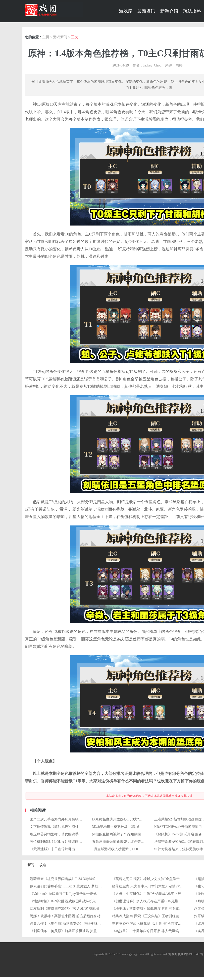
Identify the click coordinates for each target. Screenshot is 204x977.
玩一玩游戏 (54, 9)
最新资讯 (146, 11)
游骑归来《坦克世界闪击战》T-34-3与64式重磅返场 (69, 879)
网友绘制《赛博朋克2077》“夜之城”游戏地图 (64, 909)
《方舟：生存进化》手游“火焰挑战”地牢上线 (146, 894)
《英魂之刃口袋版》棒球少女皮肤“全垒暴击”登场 (150, 879)
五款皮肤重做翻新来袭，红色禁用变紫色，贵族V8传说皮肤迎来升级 (144, 842)
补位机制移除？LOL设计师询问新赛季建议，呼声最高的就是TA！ (81, 842)
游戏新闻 (60, 37)
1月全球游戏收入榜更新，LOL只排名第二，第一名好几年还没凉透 (143, 849)
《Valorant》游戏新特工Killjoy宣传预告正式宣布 (67, 894)
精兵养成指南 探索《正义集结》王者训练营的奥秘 (151, 916)
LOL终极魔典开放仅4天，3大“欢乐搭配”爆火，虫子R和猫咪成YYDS (144, 819)
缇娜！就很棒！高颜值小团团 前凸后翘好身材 (65, 916)
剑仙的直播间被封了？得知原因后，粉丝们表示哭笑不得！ (137, 834)
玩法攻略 (192, 11)
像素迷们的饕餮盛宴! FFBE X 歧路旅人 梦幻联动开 (69, 886)
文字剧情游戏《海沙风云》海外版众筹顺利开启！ (68, 827)
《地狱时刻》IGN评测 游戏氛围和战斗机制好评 (66, 901)
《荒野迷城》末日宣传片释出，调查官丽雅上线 (66, 849)
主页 (45, 37)
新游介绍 (169, 11)
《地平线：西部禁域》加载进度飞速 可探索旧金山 (151, 909)
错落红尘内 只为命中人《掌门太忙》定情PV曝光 (149, 886)
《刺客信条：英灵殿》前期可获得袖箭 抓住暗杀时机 (70, 931)
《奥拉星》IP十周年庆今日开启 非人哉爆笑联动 (149, 931)
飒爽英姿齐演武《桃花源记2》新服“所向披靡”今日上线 (154, 923)
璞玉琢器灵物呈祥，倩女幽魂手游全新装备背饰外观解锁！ (75, 834)
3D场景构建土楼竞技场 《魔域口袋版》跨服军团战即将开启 (138, 827)
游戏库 (125, 11)
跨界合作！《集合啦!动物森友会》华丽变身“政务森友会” (74, 923)
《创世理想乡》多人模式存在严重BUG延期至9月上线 (153, 901)
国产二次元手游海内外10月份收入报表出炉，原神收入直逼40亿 (78, 819)
